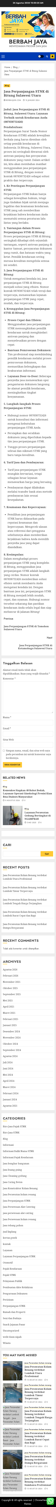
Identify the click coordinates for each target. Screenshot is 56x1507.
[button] (3, 56)
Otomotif (8, 1262)
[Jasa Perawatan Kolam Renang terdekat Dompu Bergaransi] (12, 1459)
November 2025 (11, 981)
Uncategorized (11, 1330)
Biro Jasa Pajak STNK (14, 1126)
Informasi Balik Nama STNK (18, 1151)
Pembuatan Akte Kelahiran (18, 1287)
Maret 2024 (9, 1087)
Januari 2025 (10, 1025)
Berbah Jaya (28, 41)
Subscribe (52, 56)
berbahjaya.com (13, 100)
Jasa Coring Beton (12, 1182)
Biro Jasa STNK (11, 1132)
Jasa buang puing (12, 1169)
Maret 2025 (9, 1012)
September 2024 (12, 1050)
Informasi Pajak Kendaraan (18, 1157)
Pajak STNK (9, 1275)
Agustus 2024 (10, 1056)
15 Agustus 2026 (34, 1380)
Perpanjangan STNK (14, 1305)
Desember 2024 (11, 1031)
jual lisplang (9, 1231)
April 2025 (8, 1006)
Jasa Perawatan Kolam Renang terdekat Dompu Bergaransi (38, 1459)
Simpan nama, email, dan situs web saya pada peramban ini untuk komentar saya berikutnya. (28, 754)
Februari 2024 (10, 1093)
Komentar (9, 678)
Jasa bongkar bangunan (16, 1163)
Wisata (6, 1343)
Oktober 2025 (10, 988)
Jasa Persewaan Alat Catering (19, 1206)
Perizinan (8, 1299)
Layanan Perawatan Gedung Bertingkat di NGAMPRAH (38, 815)
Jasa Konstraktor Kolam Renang (20, 1188)
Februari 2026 (10, 975)
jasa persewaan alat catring (18, 1213)
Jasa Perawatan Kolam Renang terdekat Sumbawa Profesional (38, 1482)
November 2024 (11, 1037)
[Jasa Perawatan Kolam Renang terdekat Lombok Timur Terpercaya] (12, 1393)
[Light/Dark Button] (41, 56)
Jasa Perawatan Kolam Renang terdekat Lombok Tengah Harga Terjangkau (38, 1415)
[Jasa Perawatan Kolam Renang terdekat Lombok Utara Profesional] (12, 1370)
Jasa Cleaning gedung (15, 1175)
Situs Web (8, 739)
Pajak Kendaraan (12, 1268)
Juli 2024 (7, 1062)
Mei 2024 (8, 1074)
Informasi (8, 1144)
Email (7, 728)
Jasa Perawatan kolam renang (19, 1194)
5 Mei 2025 (31, 823)
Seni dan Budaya (12, 1318)
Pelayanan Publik (12, 1281)
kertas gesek (10, 1237)
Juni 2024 (8, 1068)
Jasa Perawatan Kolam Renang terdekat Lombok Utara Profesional (38, 1371)
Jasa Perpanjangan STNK (16, 1200)
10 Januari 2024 (32, 100)
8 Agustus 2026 (12, 800)
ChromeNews (41, 1500)
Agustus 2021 (10, 1105)
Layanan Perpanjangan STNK (19, 1256)
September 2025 (12, 994)
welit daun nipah (12, 1336)
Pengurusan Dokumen (15, 1293)
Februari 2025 (10, 1019)
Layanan (7, 1250)
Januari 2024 (10, 1099)
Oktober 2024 (10, 1043)
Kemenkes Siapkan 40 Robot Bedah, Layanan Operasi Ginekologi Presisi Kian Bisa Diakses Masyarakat (27, 793)
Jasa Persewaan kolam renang (19, 1219)
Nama (7, 717)
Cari (7, 844)
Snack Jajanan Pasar (14, 1324)
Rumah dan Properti (14, 1312)
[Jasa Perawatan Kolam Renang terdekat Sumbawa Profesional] (12, 1481)
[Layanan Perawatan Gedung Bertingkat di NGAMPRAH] (12, 815)
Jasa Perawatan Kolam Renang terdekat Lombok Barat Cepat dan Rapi (38, 1438)
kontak (7, 1244)
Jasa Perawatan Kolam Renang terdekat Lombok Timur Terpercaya (25, 889)
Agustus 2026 (10, 969)
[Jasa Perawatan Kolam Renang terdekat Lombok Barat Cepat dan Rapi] (12, 1437)
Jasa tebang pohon (13, 1225)
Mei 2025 (8, 1000)
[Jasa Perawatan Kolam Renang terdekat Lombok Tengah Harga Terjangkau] (12, 1415)
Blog (7, 85)
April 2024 (8, 1080)
